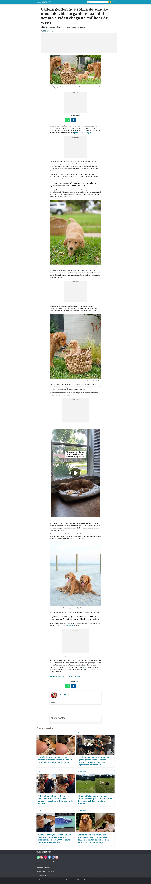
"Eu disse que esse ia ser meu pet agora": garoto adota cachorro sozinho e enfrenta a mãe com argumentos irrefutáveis (93, 761)
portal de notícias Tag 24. (82, 133)
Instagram (69, 626)
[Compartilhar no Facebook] (73, 120)
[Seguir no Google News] (41, 857)
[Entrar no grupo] (38, 857)
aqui (84, 667)
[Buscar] (109, 2)
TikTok (59, 626)
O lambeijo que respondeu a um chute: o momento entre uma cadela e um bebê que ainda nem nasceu (55, 759)
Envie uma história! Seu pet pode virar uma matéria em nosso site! (56, 861)
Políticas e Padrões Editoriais (45, 871)
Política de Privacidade (43, 868)
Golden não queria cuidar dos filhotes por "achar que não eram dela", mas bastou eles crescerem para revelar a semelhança (93, 839)
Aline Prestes (46, 30)
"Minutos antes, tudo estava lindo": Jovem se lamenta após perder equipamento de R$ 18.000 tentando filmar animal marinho (54, 839)
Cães (52, 32)
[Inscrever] (57, 857)
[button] (114, 2)
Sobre (38, 864)
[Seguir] (45, 857)
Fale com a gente (41, 875)
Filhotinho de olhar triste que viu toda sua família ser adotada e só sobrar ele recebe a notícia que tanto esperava (55, 800)
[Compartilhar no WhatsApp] (67, 120)
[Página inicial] (56, 2)
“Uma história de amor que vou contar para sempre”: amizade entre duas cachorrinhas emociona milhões (95, 800)
